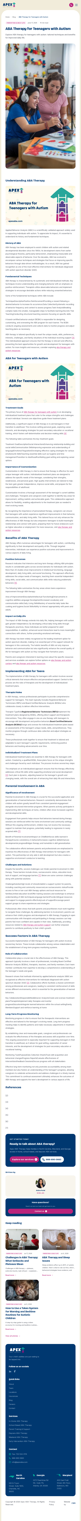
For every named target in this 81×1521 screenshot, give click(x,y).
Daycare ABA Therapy (18, 1433)
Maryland (67, 1475)
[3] (73, 338)
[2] (28, 983)
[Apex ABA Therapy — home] (17, 1350)
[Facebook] (15, 1371)
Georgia (41, 1475)
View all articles (11, 1336)
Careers (12, 1404)
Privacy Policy (52, 1503)
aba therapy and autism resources (30, 664)
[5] (15, 583)
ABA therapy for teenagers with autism (40, 412)
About (11, 1384)
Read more (9, 1275)
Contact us (39, 1211)
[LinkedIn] (10, 1371)
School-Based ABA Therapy (20, 1425)
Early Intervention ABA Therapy (22, 1441)
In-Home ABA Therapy (18, 1421)
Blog (14, 17)
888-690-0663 (53, 1159)
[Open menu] (76, 5)
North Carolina (20, 1476)
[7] (19, 831)
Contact (12, 1408)
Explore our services (23, 1159)
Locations (13, 1392)
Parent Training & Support (19, 1429)
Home (7, 17)
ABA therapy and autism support (37, 925)
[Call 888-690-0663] (71, 5)
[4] (65, 433)
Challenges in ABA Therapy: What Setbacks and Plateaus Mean (21, 1261)
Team (11, 1388)
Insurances (13, 1396)
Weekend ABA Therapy (18, 1437)
